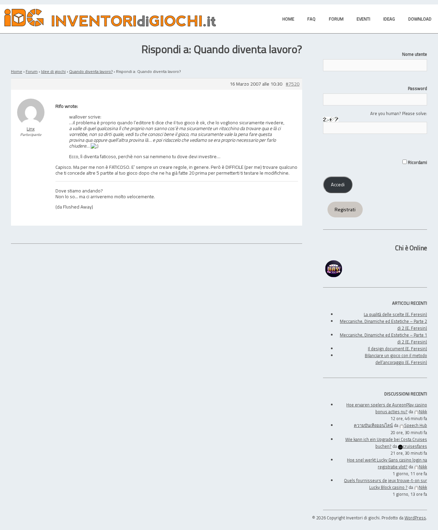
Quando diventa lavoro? (91, 71)
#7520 (292, 84)
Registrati (345, 209)
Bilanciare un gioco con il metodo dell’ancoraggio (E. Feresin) (396, 359)
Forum (32, 71)
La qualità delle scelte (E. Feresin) (395, 314)
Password (417, 88)
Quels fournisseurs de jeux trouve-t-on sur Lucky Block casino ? (385, 484)
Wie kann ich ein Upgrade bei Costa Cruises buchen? (386, 443)
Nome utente (414, 54)
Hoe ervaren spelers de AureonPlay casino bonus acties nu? (386, 408)
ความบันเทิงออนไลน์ (373, 425)
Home (16, 71)
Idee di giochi (53, 71)
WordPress (415, 517)
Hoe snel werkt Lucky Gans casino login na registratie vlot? (387, 463)
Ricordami (417, 162)
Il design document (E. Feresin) (397, 348)
